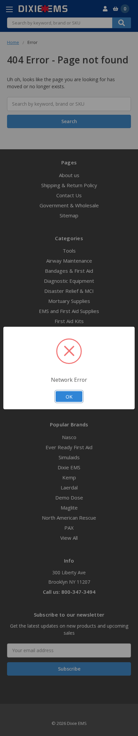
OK (69, 396)
